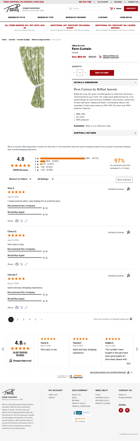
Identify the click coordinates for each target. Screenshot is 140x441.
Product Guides (102, 403)
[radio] (70, 158)
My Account (103, 2)
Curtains (102, 17)
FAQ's (97, 395)
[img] (20, 348)
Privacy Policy (79, 403)
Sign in (52, 398)
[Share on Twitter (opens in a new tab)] (21, 221)
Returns (118, 2)
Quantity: (77, 67)
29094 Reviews (23, 170)
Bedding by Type (45, 17)
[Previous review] (3, 349)
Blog (74, 398)
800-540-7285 (85, 2)
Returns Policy (102, 401)
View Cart (53, 395)
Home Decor (126, 17)
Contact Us (133, 2)
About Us (76, 395)
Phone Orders (125, 398)
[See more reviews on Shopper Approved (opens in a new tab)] (26, 221)
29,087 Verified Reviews (22, 353)
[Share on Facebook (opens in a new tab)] (17, 221)
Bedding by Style (16, 17)
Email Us (122, 395)
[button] (105, 82)
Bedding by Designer (76, 17)
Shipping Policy (102, 398)
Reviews (75, 401)
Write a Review (124, 180)
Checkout (131, 8)
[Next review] (137, 349)
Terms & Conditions (81, 406)
